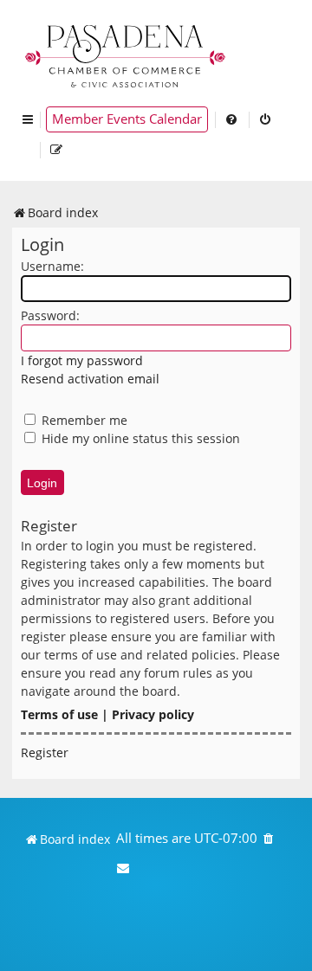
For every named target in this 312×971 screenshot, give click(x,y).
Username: (52, 266)
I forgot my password (82, 360)
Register (44, 752)
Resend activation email (90, 378)
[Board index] (126, 54)
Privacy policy (153, 714)
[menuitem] (232, 119)
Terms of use (59, 714)
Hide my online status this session (139, 438)
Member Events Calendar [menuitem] (127, 119)
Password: (50, 315)
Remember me (82, 420)
